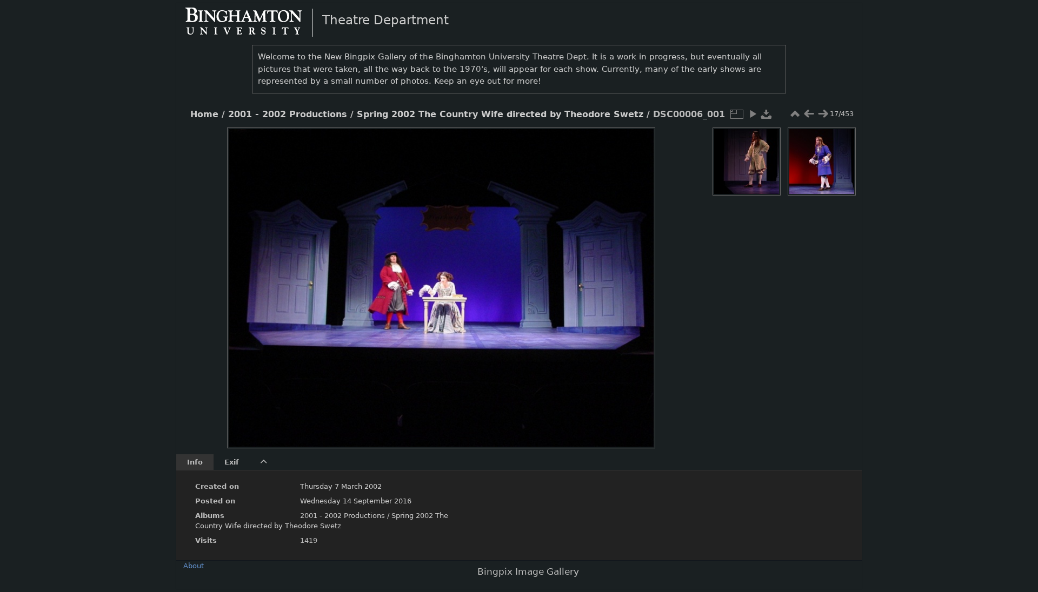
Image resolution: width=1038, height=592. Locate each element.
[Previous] (244, 279)
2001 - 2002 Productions (287, 114)
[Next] (638, 279)
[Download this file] (767, 114)
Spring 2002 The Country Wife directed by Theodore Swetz (500, 114)
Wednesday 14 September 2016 (355, 501)
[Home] (252, 22)
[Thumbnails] (795, 114)
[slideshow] (753, 114)
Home (204, 114)
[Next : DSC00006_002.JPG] (823, 114)
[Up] (437, 143)
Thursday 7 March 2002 (341, 486)
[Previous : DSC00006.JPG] (809, 114)
